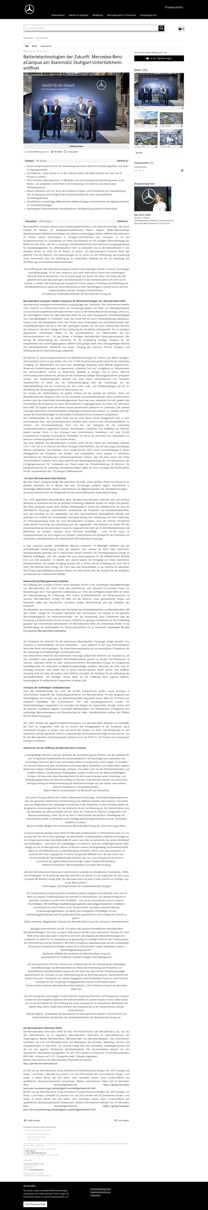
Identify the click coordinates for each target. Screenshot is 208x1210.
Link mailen (123, 1120)
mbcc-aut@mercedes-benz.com (36, 1153)
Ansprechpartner (148, 15)
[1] (32, 645)
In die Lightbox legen (161, 58)
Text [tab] (27, 46)
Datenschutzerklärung (100, 1192)
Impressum (95, 1195)
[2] (127, 723)
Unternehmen (58, 15)
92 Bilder (58, 152)
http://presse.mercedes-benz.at (40, 1063)
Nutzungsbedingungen (100, 1189)
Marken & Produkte (78, 15)
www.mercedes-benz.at (36, 1170)
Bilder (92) (140, 70)
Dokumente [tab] (46, 46)
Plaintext (121, 161)
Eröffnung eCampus (76, 146)
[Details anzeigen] (182, 108)
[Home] (28, 9)
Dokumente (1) (143, 162)
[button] (181, 29)
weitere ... (140, 153)
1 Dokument (72, 152)
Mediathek (98, 15)
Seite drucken (34, 1120)
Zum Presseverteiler (35, 1204)
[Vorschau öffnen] (76, 107)
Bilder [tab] (34, 46)
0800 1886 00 (30, 1151)
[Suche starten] (161, 28)
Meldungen (28, 38)
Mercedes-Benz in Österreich (121, 15)
